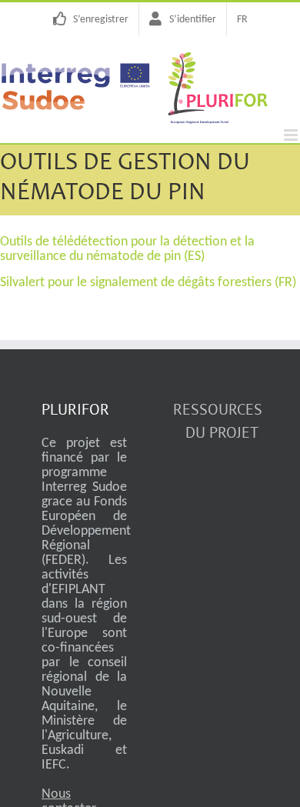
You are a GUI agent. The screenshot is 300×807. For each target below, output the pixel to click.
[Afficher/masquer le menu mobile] (292, 135)
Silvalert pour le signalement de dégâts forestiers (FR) (148, 282)
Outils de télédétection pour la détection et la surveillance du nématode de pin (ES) (127, 249)
